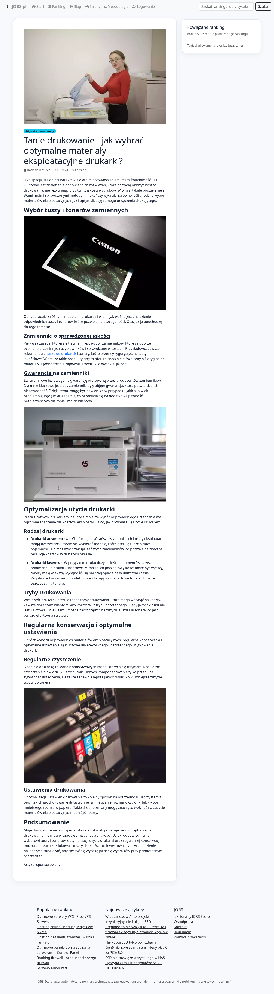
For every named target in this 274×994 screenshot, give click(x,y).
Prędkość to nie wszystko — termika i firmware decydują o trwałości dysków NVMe (136, 931)
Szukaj (263, 6)
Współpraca (183, 921)
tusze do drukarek (61, 353)
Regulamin (182, 932)
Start (40, 6)
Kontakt (180, 926)
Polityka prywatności (190, 937)
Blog (77, 6)
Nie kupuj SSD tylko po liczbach (130, 942)
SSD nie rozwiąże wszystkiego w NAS (135, 957)
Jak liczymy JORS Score (192, 916)
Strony (94, 6)
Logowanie (145, 6)
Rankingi (58, 6)
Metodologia (117, 6)
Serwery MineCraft (52, 968)
